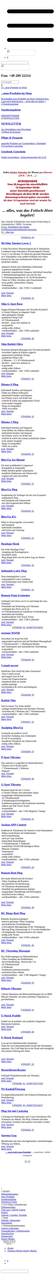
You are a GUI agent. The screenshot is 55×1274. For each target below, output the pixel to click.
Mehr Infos (6, 295)
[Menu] (30, 48)
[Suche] (30, 62)
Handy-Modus (8, 1239)
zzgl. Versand (7, 293)
